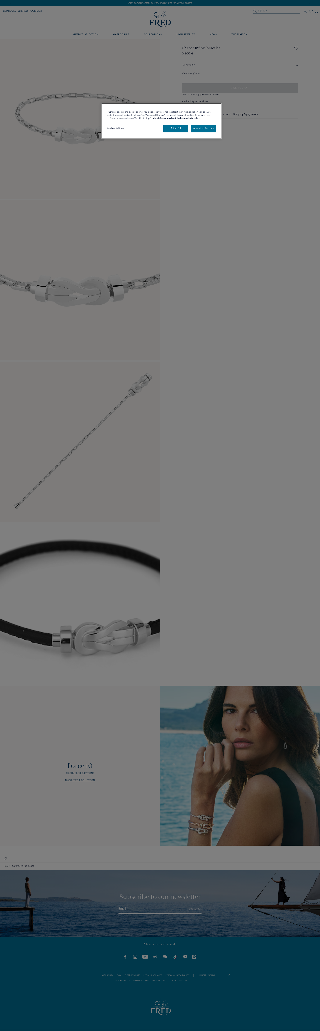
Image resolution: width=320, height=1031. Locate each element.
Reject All (176, 128)
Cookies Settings (115, 128)
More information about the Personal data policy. (176, 118)
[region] (161, 121)
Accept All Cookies (203, 128)
